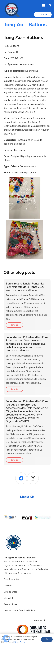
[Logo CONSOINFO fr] (11, 9)
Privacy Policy (19, 642)
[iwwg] (27, 511)
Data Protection (12, 579)
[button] (50, 5)
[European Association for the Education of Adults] (43, 511)
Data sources (10, 591)
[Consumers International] (34, 629)
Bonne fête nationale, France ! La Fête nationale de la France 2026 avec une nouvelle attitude (25, 287)
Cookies (8, 585)
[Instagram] (33, 478)
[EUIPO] (11, 511)
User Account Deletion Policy (19, 610)
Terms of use (10, 604)
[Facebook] (21, 478)
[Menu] (43, 5)
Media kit (8, 598)
